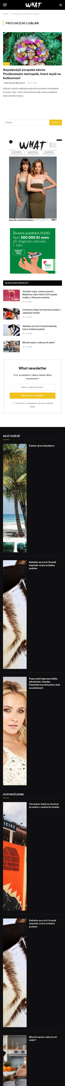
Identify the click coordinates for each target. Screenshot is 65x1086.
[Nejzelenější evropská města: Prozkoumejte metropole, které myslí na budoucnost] (32, 48)
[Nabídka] (5, 5)
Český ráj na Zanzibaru (41, 445)
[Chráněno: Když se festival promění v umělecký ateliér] (11, 314)
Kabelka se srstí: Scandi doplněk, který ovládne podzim (42, 565)
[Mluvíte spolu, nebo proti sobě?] (11, 346)
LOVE (6, 64)
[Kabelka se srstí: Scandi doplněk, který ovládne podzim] (11, 330)
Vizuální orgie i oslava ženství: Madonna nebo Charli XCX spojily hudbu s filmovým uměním (40, 294)
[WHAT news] (34, 5)
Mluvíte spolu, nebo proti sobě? (39, 342)
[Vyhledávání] (60, 5)
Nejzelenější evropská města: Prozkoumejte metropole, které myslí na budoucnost (32, 74)
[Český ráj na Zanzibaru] (15, 498)
